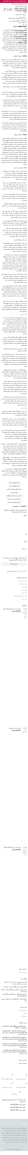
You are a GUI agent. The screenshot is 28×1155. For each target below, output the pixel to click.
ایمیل (25, 541)
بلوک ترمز (24, 587)
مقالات (21, 12)
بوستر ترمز (24, 589)
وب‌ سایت (24, 548)
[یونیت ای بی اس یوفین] (24, 785)
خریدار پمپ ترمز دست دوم (14, 499)
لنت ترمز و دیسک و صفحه (20, 595)
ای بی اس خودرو (22, 581)
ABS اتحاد (25, 12)
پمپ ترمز (24, 592)
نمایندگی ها (24, 1016)
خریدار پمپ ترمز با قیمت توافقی (14, 495)
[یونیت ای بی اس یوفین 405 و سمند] (24, 666)
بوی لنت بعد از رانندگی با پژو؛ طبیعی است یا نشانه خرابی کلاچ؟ (14, 990)
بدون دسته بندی (23, 583)
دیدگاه (25, 515)
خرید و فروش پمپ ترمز (14, 482)
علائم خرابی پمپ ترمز (21, 171)
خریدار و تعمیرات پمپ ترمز (14, 502)
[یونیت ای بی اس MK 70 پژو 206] (24, 905)
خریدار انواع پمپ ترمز (14, 485)
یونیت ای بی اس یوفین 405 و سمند (12, 608)
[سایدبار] (26, 1153)
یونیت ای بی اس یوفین (15, 728)
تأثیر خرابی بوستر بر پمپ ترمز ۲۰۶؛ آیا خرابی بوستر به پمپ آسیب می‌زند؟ (15, 982)
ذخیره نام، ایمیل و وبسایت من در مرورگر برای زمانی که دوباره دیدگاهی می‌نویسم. (15, 559)
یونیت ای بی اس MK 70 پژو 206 (12, 847)
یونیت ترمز (24, 598)
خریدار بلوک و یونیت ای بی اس (14, 489)
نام (26, 534)
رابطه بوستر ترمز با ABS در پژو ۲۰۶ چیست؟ (15, 986)
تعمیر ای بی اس (23, 972)
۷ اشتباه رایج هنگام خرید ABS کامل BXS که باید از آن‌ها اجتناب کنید (14, 995)
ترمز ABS (18, 1027)
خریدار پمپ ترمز (22, 30)
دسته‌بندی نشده (23, 1010)
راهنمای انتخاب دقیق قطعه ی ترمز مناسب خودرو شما (14, 999)
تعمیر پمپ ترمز (19, 348)
